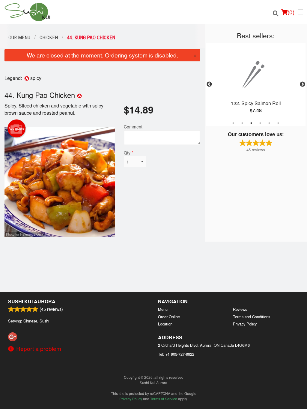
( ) (291, 12)
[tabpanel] (256, 84)
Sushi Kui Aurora (31, 301)
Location (165, 324)
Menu (163, 309)
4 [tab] (260, 123)
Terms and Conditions (251, 316)
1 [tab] (233, 123)
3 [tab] (251, 123)
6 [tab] (278, 123)
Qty (128, 153)
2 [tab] (242, 123)
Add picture (17, 128)
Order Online (169, 316)
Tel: (176, 354)
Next (303, 84)
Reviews (240, 309)
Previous (209, 84)
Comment (133, 127)
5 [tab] (269, 123)
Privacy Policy (245, 324)
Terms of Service (163, 398)
